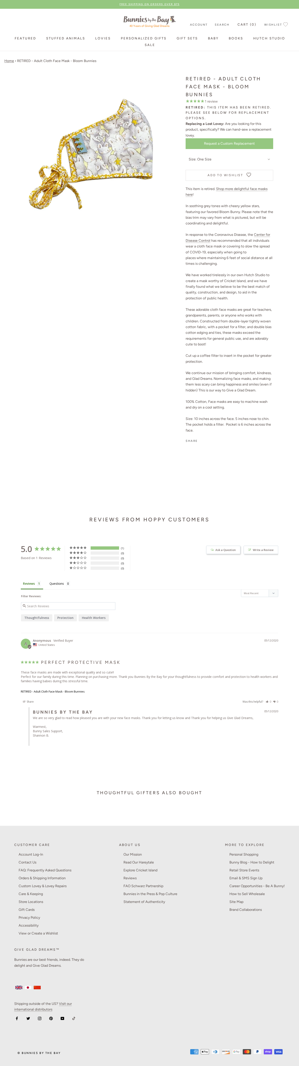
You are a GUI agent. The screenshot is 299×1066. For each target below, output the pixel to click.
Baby (213, 38)
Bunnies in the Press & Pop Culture (150, 894)
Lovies (103, 38)
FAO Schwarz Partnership (143, 886)
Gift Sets (187, 38)
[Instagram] (39, 1018)
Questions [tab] (56, 583)
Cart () (246, 25)
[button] (268, 702)
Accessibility (29, 925)
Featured (25, 38)
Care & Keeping (31, 894)
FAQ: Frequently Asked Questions (45, 870)
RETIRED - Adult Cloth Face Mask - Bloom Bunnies (53, 691)
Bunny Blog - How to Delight (251, 862)
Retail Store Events (244, 870)
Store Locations (31, 902)
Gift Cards (27, 910)
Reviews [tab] (29, 583)
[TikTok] (74, 1018)
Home (9, 61)
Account (199, 24)
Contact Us (27, 862)
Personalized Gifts (144, 38)
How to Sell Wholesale (247, 894)
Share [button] (30, 702)
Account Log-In (31, 854)
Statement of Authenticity (144, 902)
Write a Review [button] (263, 550)
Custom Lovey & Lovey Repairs (43, 886)
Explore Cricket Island (140, 870)
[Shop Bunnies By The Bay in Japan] (28, 987)
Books (236, 38)
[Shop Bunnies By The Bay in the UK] (18, 987)
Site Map (236, 902)
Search (222, 24)
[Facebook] (17, 1018)
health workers (94, 618)
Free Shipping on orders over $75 (149, 4)
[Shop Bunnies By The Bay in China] (37, 987)
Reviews (130, 878)
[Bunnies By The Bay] (149, 20)
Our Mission (132, 854)
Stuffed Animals (65, 38)
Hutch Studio (269, 38)
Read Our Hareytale (138, 862)
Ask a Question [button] (225, 550)
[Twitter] (28, 1018)
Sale (150, 45)
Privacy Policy (29, 917)
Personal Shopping (243, 854)
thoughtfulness (36, 618)
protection (65, 618)
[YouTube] (62, 1018)
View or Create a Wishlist (38, 933)
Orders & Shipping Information (42, 878)
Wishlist (273, 24)
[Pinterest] (51, 1018)
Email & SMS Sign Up (245, 878)
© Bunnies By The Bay (39, 1053)
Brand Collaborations (245, 910)
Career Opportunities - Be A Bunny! (257, 886)
